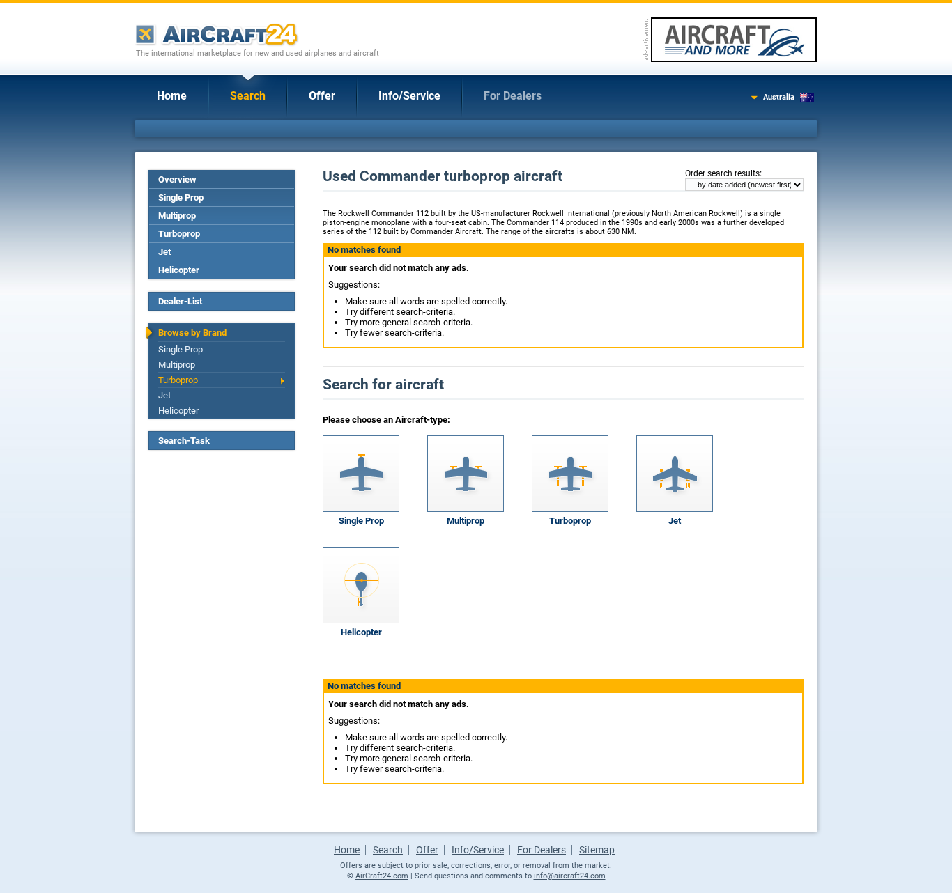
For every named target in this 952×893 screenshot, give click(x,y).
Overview (177, 179)
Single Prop (181, 197)
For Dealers (513, 95)
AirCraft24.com (381, 875)
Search (248, 95)
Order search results (722, 173)
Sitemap (597, 849)
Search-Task (184, 440)
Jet (164, 252)
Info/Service (409, 95)
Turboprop (179, 233)
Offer (322, 95)
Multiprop (177, 215)
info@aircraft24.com (570, 875)
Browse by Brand (192, 332)
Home (172, 95)
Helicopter (178, 270)
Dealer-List (180, 301)
